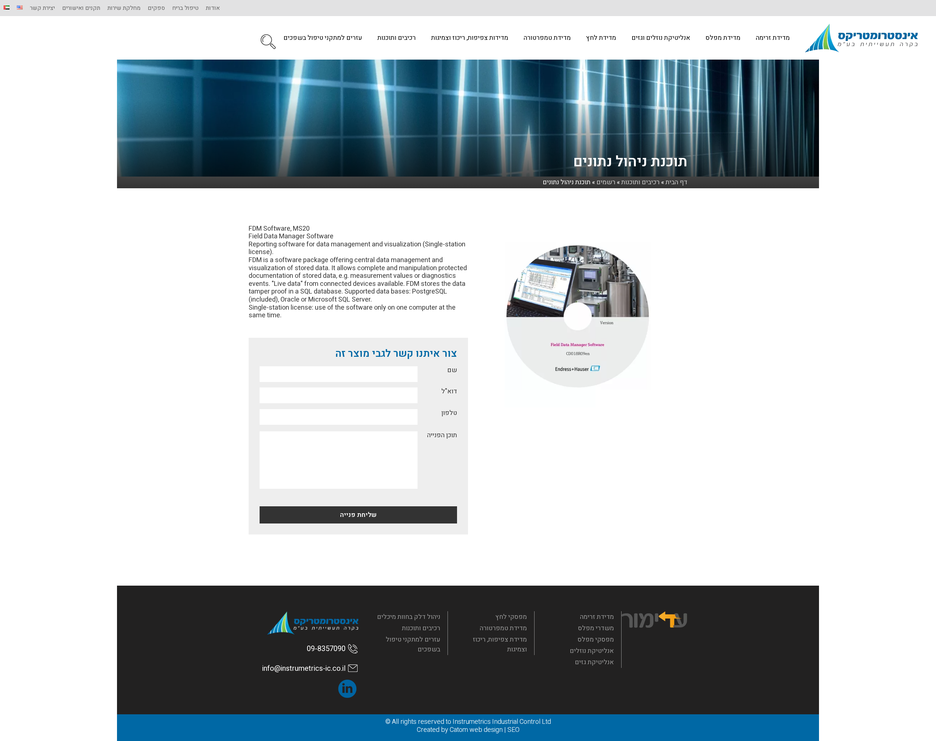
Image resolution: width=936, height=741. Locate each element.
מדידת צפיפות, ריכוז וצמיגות (500, 644)
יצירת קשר (42, 8)
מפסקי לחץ (511, 617)
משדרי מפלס (596, 628)
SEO (513, 730)
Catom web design (476, 730)
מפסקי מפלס (596, 639)
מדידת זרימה (773, 38)
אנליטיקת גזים (594, 662)
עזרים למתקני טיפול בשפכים (322, 38)
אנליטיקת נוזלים (592, 651)
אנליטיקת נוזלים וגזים (660, 38)
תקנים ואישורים (81, 8)
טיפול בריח (185, 8)
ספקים (156, 8)
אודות (213, 8)
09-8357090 (326, 648)
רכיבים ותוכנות (396, 38)
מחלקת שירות (123, 8)
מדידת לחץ (601, 38)
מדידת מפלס (723, 38)
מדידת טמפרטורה (547, 38)
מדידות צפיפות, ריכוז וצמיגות (469, 38)
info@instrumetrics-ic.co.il (304, 668)
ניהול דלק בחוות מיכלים (408, 617)
